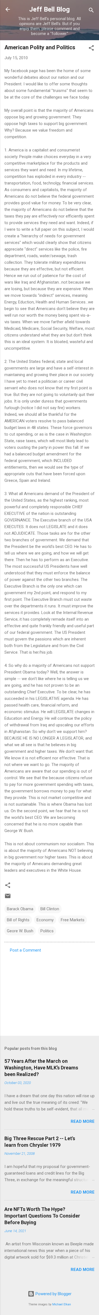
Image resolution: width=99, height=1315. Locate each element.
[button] (91, 49)
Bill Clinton (49, 908)
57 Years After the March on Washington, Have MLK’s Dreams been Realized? (41, 1067)
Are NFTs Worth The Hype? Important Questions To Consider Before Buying (42, 1215)
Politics (47, 930)
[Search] (91, 11)
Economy (45, 919)
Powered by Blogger (53, 1293)
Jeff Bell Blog (49, 9)
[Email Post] (7, 897)
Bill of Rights (18, 919)
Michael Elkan (61, 1304)
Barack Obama (20, 908)
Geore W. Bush (20, 930)
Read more (83, 1121)
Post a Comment (25, 950)
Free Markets (72, 919)
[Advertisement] (49, 992)
